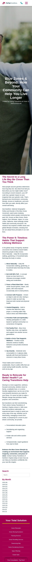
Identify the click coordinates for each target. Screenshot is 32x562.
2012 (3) (4, 511)
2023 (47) (4, 488)
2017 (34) (4, 501)
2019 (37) (4, 497)
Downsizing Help (16, 543)
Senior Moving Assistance (16, 532)
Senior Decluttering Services (16, 547)
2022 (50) (4, 490)
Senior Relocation (16, 528)
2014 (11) (4, 507)
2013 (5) (4, 509)
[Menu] (26, 3)
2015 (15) (4, 505)
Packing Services (16, 535)
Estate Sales (16, 554)
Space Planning (16, 551)
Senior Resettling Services (16, 539)
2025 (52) (4, 484)
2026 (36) (4, 482)
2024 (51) (4, 486)
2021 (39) (4, 493)
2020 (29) (4, 495)
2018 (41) (4, 499)
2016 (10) (4, 503)
